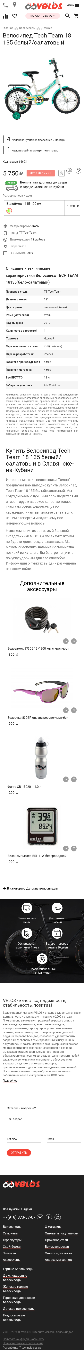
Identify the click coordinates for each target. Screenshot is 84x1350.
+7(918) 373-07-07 (19, 1217)
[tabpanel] (42, 89)
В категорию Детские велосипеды (32, 888)
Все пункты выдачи (17, 1209)
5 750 (72, 208)
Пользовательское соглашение (23, 1343)
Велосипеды (27, 27)
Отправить (19, 1152)
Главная (8, 27)
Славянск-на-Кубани (49, 187)
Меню (70, 5)
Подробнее (10, 1080)
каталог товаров (41, 15)
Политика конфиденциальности (23, 1339)
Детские (46, 27)
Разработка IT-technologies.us (22, 1347)
